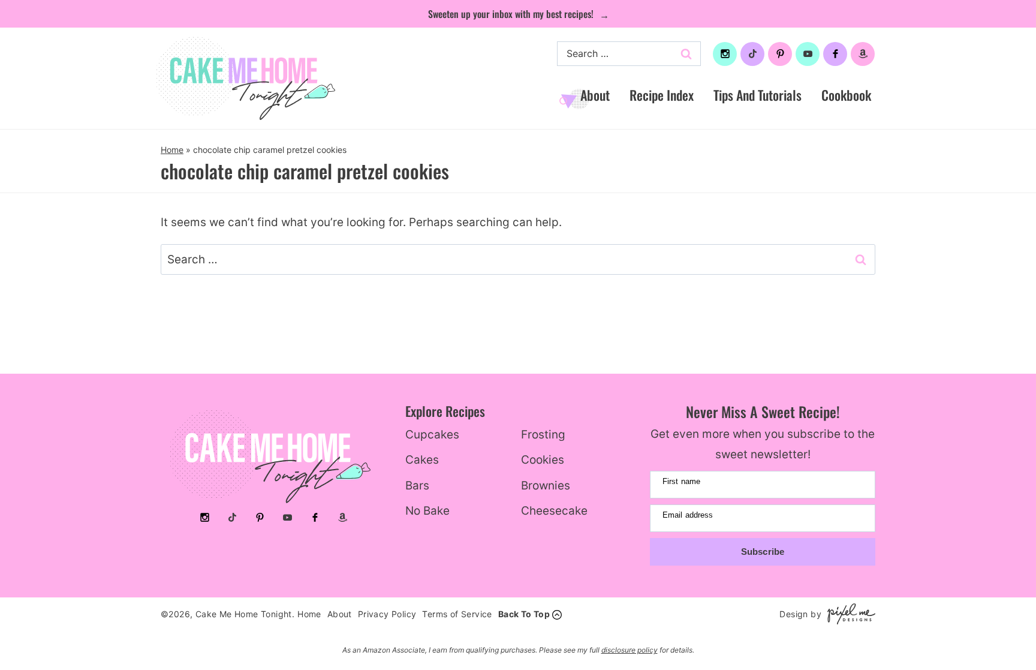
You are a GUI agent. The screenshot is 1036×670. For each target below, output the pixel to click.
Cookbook (846, 94)
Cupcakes (432, 434)
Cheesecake (554, 511)
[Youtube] (808, 54)
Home (172, 150)
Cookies (542, 460)
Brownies (545, 485)
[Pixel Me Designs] (848, 613)
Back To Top (524, 614)
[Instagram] (725, 54)
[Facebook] (835, 54)
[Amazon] (863, 54)
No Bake (427, 511)
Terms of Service (457, 614)
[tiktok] (752, 54)
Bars (417, 485)
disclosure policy (629, 649)
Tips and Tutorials (757, 94)
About (595, 94)
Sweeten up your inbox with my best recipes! (512, 14)
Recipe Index (662, 94)
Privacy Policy (387, 614)
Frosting (543, 434)
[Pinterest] (780, 54)
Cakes (422, 460)
